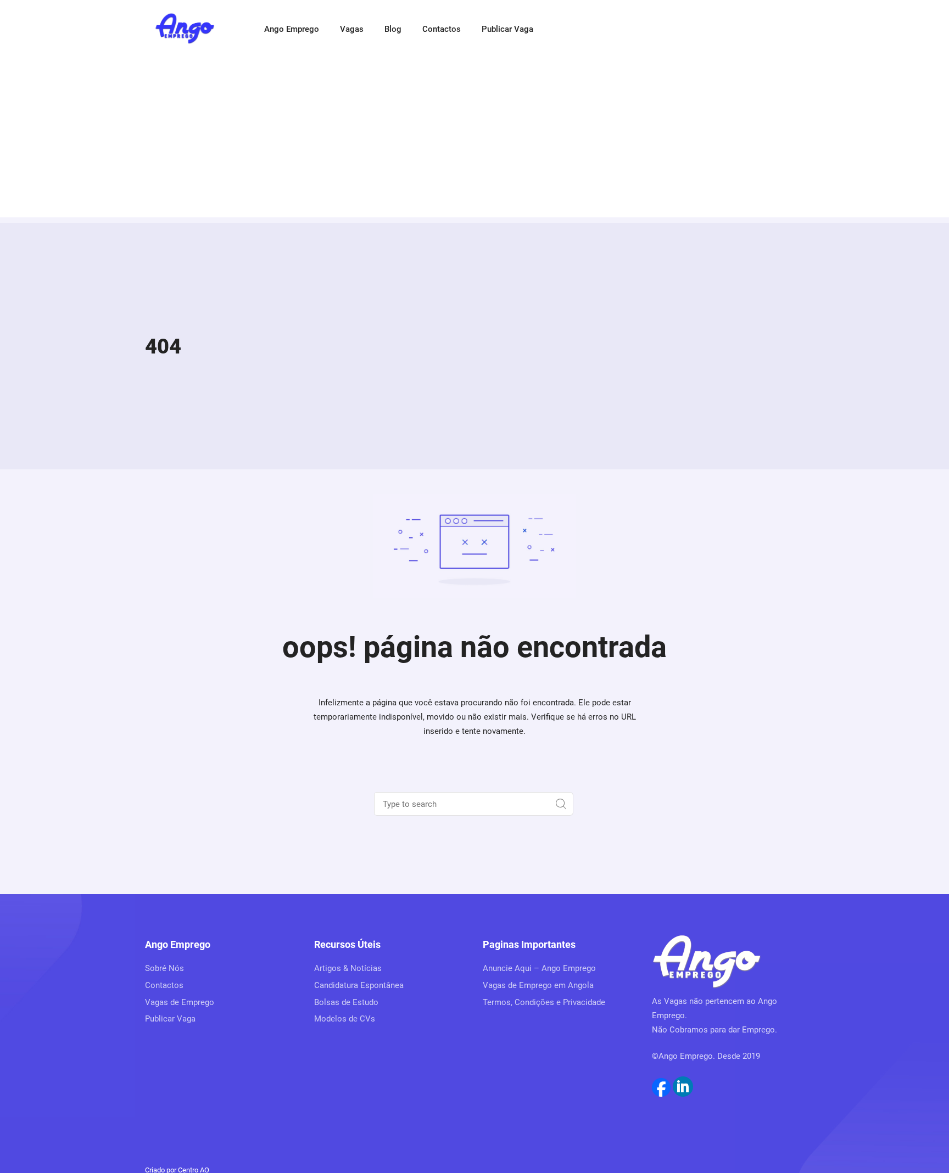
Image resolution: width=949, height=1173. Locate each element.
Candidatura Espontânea (359, 985)
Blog (392, 29)
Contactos (441, 29)
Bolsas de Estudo (346, 1002)
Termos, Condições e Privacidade (544, 1002)
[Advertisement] (474, 140)
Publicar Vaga (507, 29)
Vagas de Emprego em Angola (538, 985)
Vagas (352, 29)
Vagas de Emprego (179, 1002)
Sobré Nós (164, 968)
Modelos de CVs (344, 1019)
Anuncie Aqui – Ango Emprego (539, 968)
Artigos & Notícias (348, 968)
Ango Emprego (291, 29)
